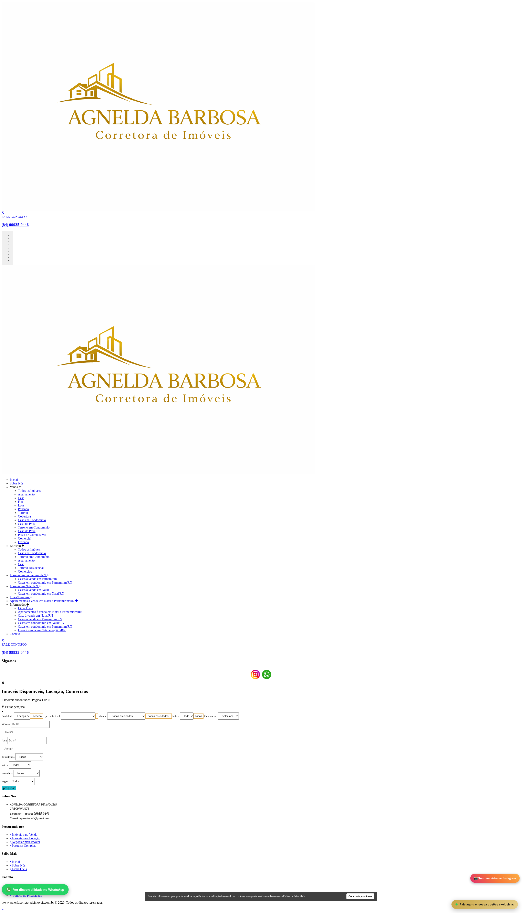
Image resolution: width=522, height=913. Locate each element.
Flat (20, 501)
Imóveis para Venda (24, 834)
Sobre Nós (16, 483)
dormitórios (8, 757)
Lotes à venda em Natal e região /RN (42, 630)
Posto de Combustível (32, 534)
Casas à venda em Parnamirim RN (40, 619)
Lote (21, 505)
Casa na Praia (26, 523)
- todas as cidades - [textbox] (158, 716)
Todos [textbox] (198, 716)
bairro (176, 716)
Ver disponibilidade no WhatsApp (38, 889)
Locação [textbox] (37, 716)
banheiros (7, 773)
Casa (21, 498)
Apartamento (26, 494)
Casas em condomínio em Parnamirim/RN (45, 582)
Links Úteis (25, 608)
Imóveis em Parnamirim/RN (28, 575)
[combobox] (36, 716)
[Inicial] (158, 209)
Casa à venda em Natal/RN (35, 615)
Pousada (23, 509)
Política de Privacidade (26, 895)
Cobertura (24, 516)
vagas (5, 781)
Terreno (23, 512)
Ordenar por (210, 716)
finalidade (7, 716)
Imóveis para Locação (25, 838)
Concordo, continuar (360, 896)
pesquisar (9, 788)
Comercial (24, 538)
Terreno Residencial (31, 568)
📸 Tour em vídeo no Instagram (495, 878)
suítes (5, 765)
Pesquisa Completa (23, 845)
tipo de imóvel (52, 716)
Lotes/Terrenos (20, 597)
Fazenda (23, 542)
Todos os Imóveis (29, 490)
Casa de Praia (26, 531)
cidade (102, 716)
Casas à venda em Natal (33, 590)
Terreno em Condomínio (34, 527)
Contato (15, 634)
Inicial (14, 479)
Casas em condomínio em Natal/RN (41, 593)
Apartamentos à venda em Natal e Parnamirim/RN (42, 601)
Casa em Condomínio (32, 520)
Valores (6, 724)
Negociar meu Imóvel (25, 842)
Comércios (25, 571)
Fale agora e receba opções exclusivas (487, 904)
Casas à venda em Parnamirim (37, 579)
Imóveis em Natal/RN (24, 586)
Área (4, 740)
